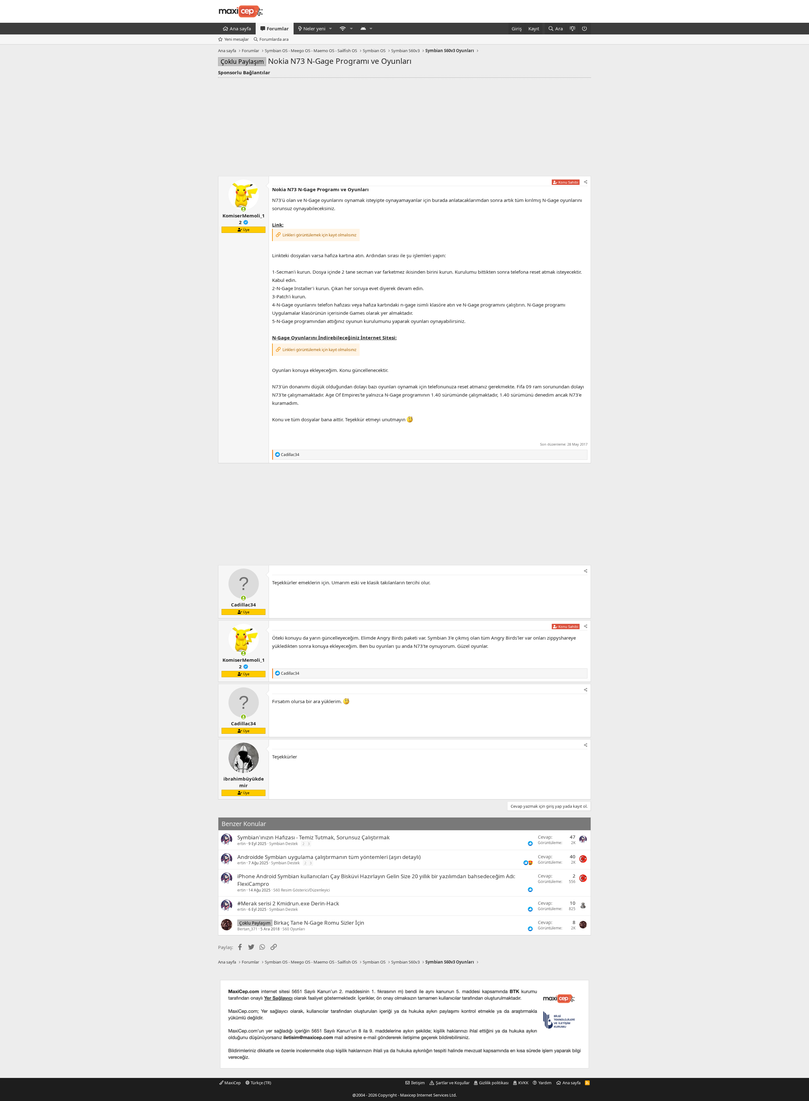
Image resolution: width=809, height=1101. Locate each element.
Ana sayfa (240, 28)
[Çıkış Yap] (585, 28)
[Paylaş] (586, 182)
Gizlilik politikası (493, 1083)
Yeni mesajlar (236, 39)
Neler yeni (314, 28)
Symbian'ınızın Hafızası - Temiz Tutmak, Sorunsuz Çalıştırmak (313, 837)
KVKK (523, 1083)
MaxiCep (232, 1083)
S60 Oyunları (294, 929)
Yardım (544, 1083)
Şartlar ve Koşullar (453, 1083)
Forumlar (278, 28)
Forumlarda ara (274, 39)
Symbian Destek (283, 843)
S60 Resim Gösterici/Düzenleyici (301, 890)
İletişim (418, 1083)
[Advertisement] (404, 125)
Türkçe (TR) (260, 1083)
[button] (330, 28)
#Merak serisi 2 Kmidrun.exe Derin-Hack (288, 903)
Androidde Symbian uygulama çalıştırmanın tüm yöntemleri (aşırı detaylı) (329, 857)
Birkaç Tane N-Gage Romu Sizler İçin (319, 922)
